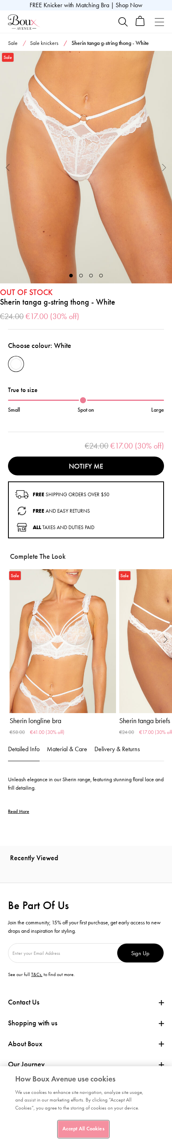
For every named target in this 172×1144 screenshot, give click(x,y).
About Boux (25, 1044)
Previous (8, 167)
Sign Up (140, 953)
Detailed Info (24, 749)
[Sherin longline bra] (63, 641)
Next (164, 167)
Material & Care (67, 749)
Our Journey (26, 1064)
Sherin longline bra (35, 720)
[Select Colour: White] (16, 364)
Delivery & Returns (117, 749)
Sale (13, 43)
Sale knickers (44, 43)
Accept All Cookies (83, 1129)
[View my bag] (140, 24)
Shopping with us (32, 1023)
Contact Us (23, 1002)
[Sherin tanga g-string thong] (86, 167)
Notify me (86, 466)
